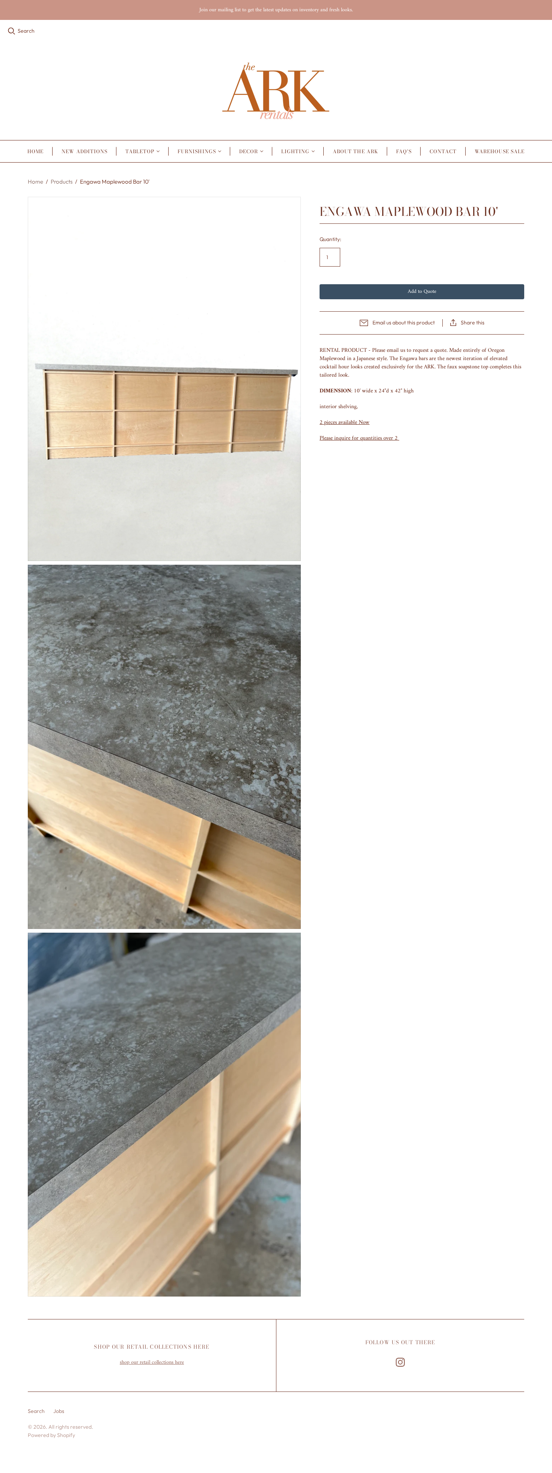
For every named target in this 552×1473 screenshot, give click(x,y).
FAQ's (404, 151)
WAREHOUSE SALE (500, 151)
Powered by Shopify (51, 1435)
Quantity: (330, 239)
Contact (443, 151)
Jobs (58, 1411)
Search (26, 30)
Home (35, 151)
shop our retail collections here (152, 1362)
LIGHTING (295, 151)
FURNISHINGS (197, 151)
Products (61, 181)
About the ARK (355, 151)
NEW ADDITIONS (84, 151)
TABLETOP (139, 151)
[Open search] (11, 31)
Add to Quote (422, 291)
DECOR (248, 151)
